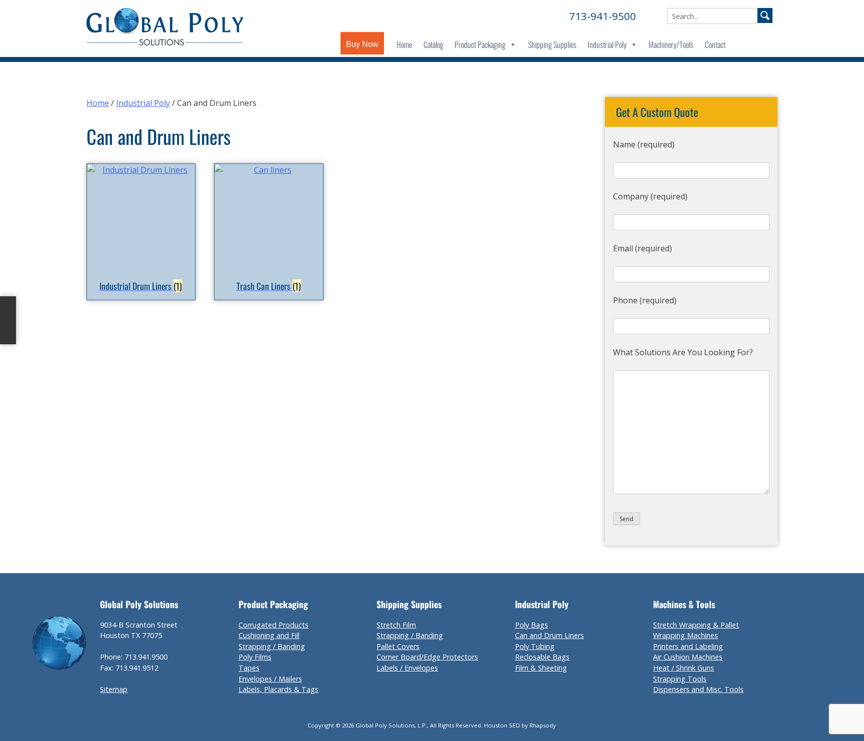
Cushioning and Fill (269, 635)
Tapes (249, 668)
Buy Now (362, 44)
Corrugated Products (273, 625)
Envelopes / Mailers (270, 679)
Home (404, 44)
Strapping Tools (679, 679)
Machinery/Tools (671, 44)
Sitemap (114, 689)
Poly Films (255, 657)
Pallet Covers (398, 646)
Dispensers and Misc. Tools (698, 689)
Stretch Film (396, 625)
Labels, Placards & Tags (278, 689)
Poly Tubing (534, 646)
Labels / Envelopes (407, 668)
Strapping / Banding (271, 646)
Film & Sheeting (541, 668)
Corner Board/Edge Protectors (427, 657)
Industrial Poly (607, 44)
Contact (715, 44)
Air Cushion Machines (687, 657)
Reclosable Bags (542, 657)
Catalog (434, 44)
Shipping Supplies (552, 44)
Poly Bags (531, 625)
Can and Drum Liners (549, 635)
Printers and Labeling (688, 646)
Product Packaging (480, 44)
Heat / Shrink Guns (683, 668)
